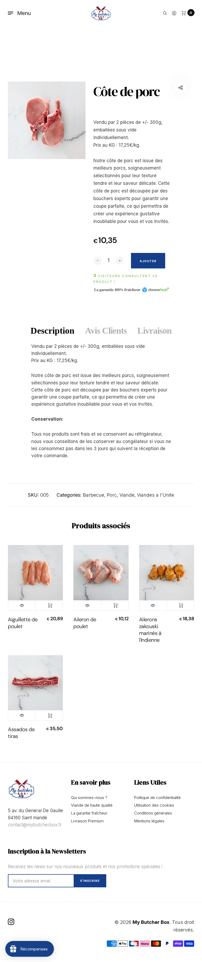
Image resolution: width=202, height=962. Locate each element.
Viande (126, 495)
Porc (112, 495)
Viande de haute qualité (92, 805)
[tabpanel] (46, 120)
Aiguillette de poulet (22, 623)
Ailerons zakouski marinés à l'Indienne (150, 629)
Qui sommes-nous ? (89, 797)
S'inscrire (90, 881)
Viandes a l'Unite (155, 495)
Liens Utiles (150, 782)
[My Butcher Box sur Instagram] (11, 922)
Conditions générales (153, 813)
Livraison (154, 330)
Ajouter (49, 605)
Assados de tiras (21, 733)
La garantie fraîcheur (89, 813)
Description (52, 330)
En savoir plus (90, 782)
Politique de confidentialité (157, 797)
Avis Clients (106, 330)
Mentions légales (149, 820)
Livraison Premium (87, 820)
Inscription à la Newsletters (47, 851)
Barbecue (93, 495)
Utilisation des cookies (154, 805)
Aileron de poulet (84, 623)
